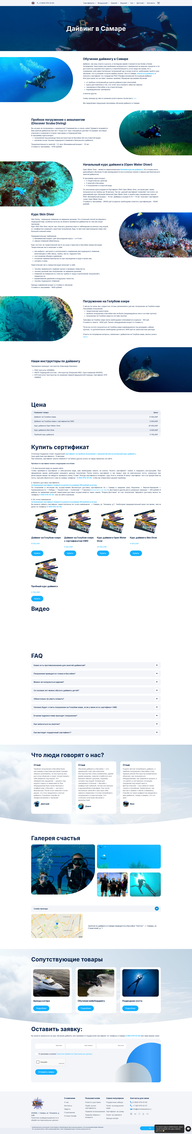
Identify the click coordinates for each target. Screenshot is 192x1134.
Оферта (67, 1109)
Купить (37, 553)
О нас (66, 1102)
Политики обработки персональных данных (74, 1054)
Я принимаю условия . (65, 1054)
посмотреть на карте (99, 490)
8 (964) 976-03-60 (47, 3)
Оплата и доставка (93, 1102)
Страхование (69, 1112)
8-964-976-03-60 (84, 478)
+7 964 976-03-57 (140, 1106)
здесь (85, 337)
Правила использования (95, 1111)
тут (134, 98)
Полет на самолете (114, 1115)
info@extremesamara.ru (142, 1109)
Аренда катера (112, 1118)
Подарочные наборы (114, 1102)
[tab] (96, 665)
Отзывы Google (70, 1116)
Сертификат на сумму (115, 1111)
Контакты (151, 3)
